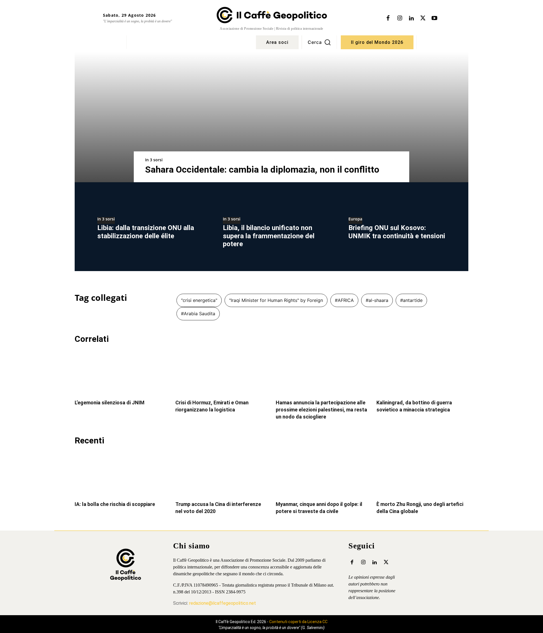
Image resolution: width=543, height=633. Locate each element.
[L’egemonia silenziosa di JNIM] (121, 372)
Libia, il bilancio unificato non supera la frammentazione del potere (268, 236)
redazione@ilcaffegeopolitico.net (222, 603)
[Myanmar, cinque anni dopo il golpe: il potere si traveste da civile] (322, 474)
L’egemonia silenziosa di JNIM (110, 402)
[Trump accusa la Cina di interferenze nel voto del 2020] (221, 474)
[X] (422, 18)
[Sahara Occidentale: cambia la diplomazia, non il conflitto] (271, 117)
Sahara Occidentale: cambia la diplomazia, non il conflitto (262, 169)
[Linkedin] (411, 18)
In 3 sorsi (154, 159)
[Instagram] (399, 18)
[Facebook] (388, 18)
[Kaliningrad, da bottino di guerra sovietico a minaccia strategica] (422, 372)
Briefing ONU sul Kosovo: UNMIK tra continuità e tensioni (396, 232)
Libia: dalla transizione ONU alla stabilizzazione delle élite (145, 232)
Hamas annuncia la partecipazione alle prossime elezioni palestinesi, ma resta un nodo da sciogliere (321, 410)
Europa (355, 219)
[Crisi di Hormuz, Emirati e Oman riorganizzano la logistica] (221, 372)
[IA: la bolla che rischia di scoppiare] (121, 474)
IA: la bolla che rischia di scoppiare (115, 504)
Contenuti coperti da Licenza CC (298, 621)
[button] (319, 42)
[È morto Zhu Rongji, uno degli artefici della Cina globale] (422, 474)
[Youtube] (434, 18)
